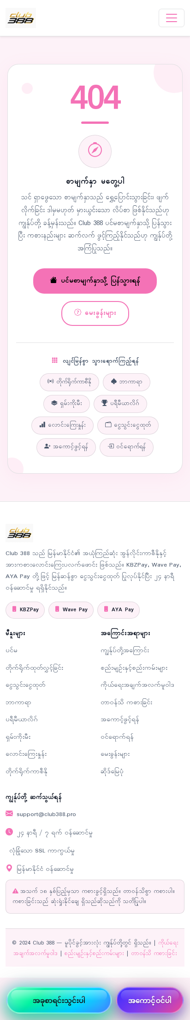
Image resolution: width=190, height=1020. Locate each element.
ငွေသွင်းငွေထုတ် (132, 425)
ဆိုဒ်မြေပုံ (112, 772)
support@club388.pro (46, 814)
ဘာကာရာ (130, 382)
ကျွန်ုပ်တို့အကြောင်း (125, 650)
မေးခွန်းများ (100, 313)
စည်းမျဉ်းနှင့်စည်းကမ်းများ (134, 668)
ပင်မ (12, 650)
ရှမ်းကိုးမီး (71, 404)
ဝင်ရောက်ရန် (131, 447)
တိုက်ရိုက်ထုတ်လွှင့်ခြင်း (34, 668)
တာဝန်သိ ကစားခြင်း (126, 702)
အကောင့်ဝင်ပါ (150, 1000)
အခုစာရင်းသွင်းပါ (59, 1000)
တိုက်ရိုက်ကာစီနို (73, 382)
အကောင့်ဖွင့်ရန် (70, 447)
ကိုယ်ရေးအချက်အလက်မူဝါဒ (137, 685)
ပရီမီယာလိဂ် (124, 404)
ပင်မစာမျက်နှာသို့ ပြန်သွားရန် (100, 280)
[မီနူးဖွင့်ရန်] (171, 18)
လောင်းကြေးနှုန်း (67, 425)
